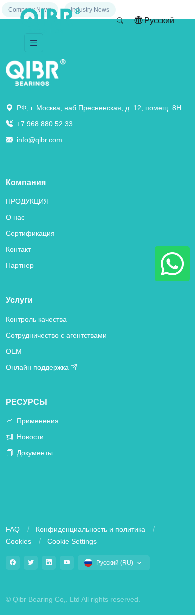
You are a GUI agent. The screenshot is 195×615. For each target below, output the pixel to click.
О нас (15, 217)
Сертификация (30, 233)
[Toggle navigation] (34, 43)
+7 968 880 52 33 (44, 124)
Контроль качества (36, 319)
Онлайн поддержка (37, 367)
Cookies (19, 541)
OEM (14, 351)
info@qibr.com (39, 140)
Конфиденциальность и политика (91, 529)
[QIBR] (50, 20)
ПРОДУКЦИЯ (27, 201)
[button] (120, 21)
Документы (34, 453)
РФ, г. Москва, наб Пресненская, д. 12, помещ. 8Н (98, 108)
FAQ (13, 529)
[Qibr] (36, 72)
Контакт (18, 249)
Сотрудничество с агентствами (56, 335)
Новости (29, 437)
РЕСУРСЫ (27, 402)
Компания (26, 182)
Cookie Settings (72, 541)
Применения (37, 421)
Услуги (19, 300)
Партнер (20, 265)
